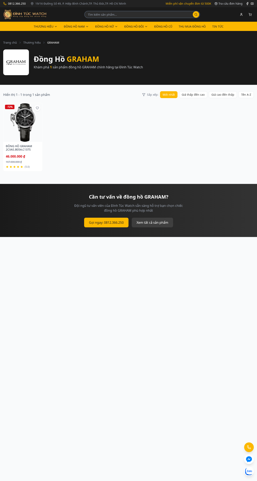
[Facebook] (247, 3)
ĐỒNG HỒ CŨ (163, 26)
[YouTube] (252, 3)
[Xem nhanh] (35, 139)
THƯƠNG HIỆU (43, 26)
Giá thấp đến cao (193, 94)
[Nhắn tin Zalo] (249, 471)
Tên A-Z (246, 94)
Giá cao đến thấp (222, 94)
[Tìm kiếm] (196, 14)
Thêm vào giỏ (21, 139)
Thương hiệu (32, 42)
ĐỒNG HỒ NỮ (104, 26)
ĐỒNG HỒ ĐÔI (134, 26)
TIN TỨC (217, 26)
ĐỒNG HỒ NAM (74, 26)
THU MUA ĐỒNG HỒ (192, 26)
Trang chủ (10, 42)
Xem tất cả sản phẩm (152, 222)
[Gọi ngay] (249, 447)
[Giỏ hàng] (250, 14)
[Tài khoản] (241, 14)
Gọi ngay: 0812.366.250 (106, 222)
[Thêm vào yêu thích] (37, 108)
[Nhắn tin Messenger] (249, 459)
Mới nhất (169, 94)
